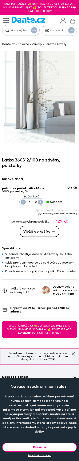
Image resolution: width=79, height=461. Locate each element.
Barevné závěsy (55, 44)
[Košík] (72, 21)
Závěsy (37, 44)
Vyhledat (34, 30)
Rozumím (39, 447)
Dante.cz (8, 44)
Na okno (23, 44)
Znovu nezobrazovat (73, 354)
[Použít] (71, 30)
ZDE (52, 359)
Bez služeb (47, 210)
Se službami (69, 210)
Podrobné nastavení (39, 455)
